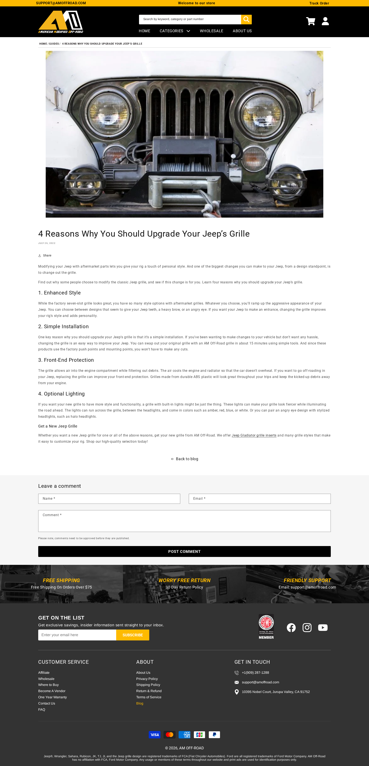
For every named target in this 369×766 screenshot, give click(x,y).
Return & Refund (149, 691)
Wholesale (46, 679)
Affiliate (44, 672)
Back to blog (187, 459)
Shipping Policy (148, 685)
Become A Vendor (51, 691)
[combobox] (195, 19)
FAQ (41, 709)
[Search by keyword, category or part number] (246, 19)
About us (242, 31)
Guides (54, 43)
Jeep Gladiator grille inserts (254, 435)
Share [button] (47, 255)
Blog (139, 703)
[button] (310, 21)
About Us (143, 672)
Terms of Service (148, 697)
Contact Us (46, 703)
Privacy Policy (147, 679)
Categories (172, 31)
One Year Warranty (52, 697)
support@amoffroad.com (313, 587)
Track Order (319, 3)
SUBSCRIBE (133, 635)
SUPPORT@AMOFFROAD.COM (61, 3)
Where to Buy (48, 685)
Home (144, 31)
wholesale (211, 31)
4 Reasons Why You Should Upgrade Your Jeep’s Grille (102, 43)
